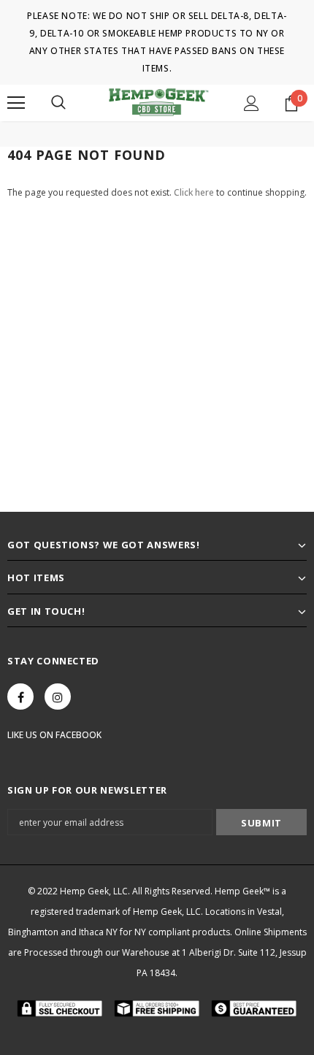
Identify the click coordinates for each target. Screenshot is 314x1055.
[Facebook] (20, 696)
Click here (195, 192)
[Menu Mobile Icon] (16, 103)
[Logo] (157, 102)
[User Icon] (251, 103)
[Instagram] (58, 696)
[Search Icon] (58, 103)
